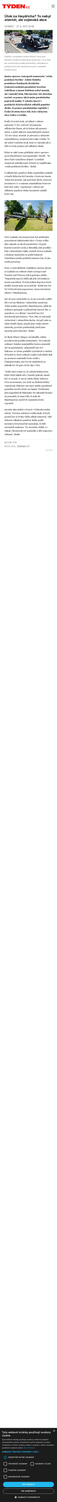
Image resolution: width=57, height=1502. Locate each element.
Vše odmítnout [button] (28, 1491)
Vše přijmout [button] (28, 1484)
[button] (28, 1451)
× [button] (54, 1431)
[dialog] (28, 1465)
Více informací (29, 1448)
